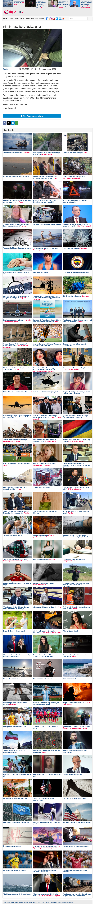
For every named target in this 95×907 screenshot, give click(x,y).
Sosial (5, 69)
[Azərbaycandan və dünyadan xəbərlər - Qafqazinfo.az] (14, 12)
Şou (36, 18)
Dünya (22, 18)
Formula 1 (42, 18)
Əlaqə (60, 902)
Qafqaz (27, 18)
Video (12, 902)
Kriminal (16, 18)
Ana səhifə (7, 902)
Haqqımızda (54, 902)
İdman (33, 18)
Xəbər (5, 18)
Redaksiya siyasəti (67, 902)
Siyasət (10, 18)
